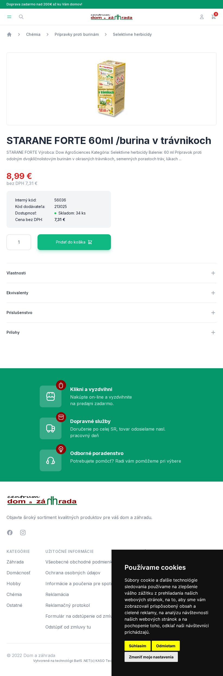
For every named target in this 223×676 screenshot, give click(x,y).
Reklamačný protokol (67, 605)
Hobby (14, 583)
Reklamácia (57, 594)
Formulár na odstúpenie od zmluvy (81, 616)
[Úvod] (9, 34)
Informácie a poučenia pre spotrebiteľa (85, 583)
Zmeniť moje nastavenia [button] (151, 657)
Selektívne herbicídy (132, 34)
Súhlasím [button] (137, 645)
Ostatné (14, 605)
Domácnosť (18, 572)
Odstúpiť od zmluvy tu (68, 627)
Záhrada (15, 562)
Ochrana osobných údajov (72, 572)
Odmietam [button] (165, 645)
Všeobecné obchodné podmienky (80, 562)
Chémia (33, 34)
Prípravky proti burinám (77, 34)
